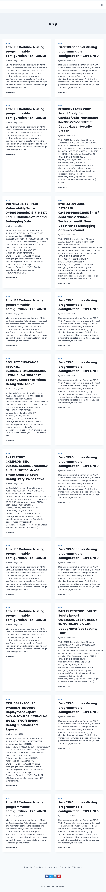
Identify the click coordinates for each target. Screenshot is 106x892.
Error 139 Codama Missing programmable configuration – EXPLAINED (26, 51)
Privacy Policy (51, 867)
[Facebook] (47, 876)
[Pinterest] (59, 876)
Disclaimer (38, 867)
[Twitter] (51, 876)
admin (10, 61)
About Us (28, 867)
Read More (11, 92)
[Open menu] (102, 5)
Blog (8, 43)
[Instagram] (55, 876)
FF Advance (77, 867)
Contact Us (65, 867)
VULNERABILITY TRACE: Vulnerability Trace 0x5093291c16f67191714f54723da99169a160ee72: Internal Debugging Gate (27, 212)
